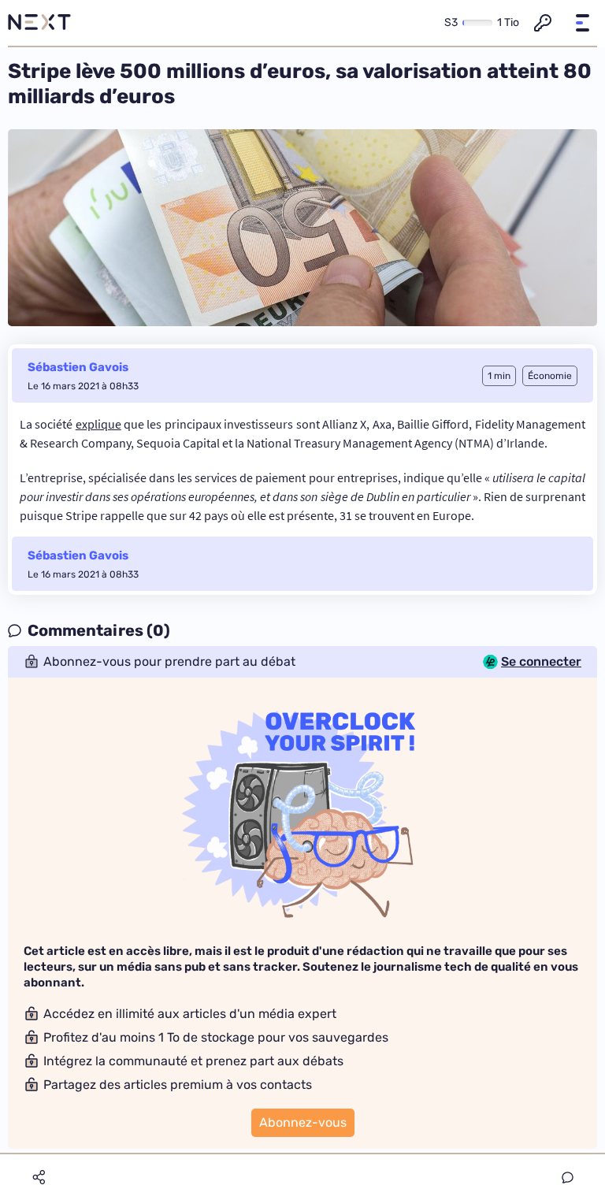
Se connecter (541, 662)
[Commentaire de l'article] (567, 1177)
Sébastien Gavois (78, 367)
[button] (582, 23)
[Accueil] (39, 23)
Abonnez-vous (303, 1122)
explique (98, 424)
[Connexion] (542, 23)
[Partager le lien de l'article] (39, 1177)
